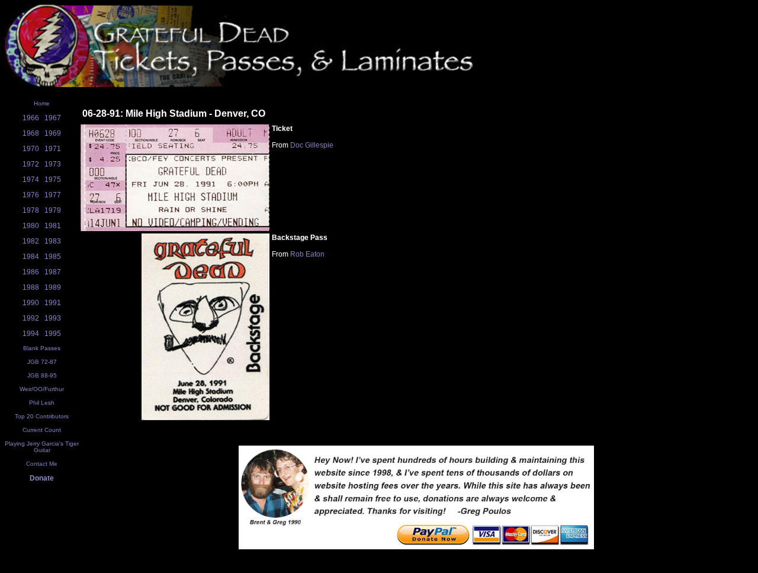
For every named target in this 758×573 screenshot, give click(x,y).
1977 (52, 195)
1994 (31, 333)
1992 (31, 318)
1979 (52, 210)
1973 (52, 164)
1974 (31, 179)
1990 (31, 303)
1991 (52, 303)
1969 (52, 133)
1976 (31, 195)
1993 (52, 318)
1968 (31, 133)
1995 (52, 333)
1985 (52, 256)
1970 (31, 149)
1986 (31, 272)
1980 (31, 226)
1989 (52, 287)
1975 (52, 179)
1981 (52, 226)
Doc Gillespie (311, 145)
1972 (31, 164)
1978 (31, 210)
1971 (52, 149)
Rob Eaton (307, 254)
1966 (31, 118)
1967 (52, 118)
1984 (31, 256)
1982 (31, 241)
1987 (52, 272)
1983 (52, 241)
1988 (31, 287)
